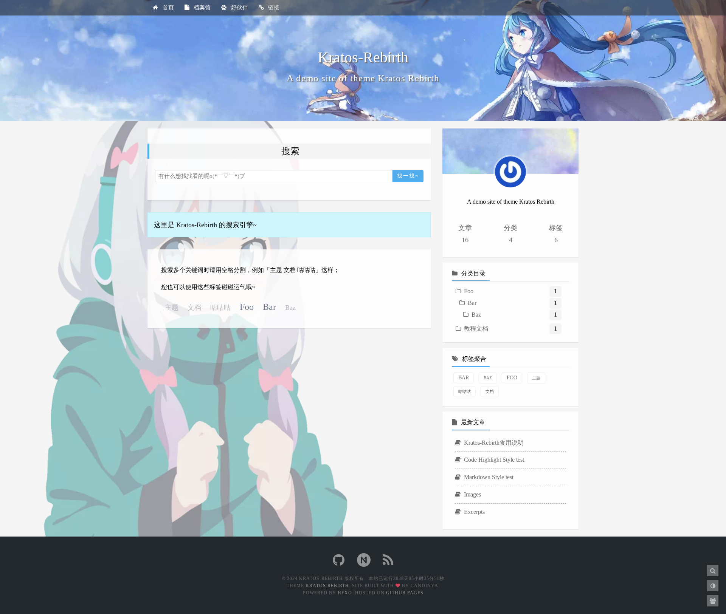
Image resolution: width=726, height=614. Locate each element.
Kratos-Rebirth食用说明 (493, 442)
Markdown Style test (487, 477)
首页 (167, 8)
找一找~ (408, 176)
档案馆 (201, 8)
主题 (171, 307)
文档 (194, 307)
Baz (290, 307)
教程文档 (476, 328)
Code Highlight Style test (493, 459)
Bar (269, 307)
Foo (247, 307)
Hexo (345, 592)
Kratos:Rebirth (327, 585)
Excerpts (473, 512)
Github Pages (405, 592)
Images (471, 494)
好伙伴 (239, 8)
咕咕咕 (220, 307)
